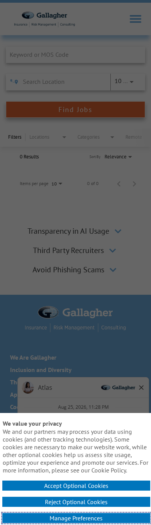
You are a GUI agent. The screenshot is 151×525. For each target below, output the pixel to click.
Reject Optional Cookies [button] (76, 502)
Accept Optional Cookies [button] (76, 485)
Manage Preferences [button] (76, 518)
